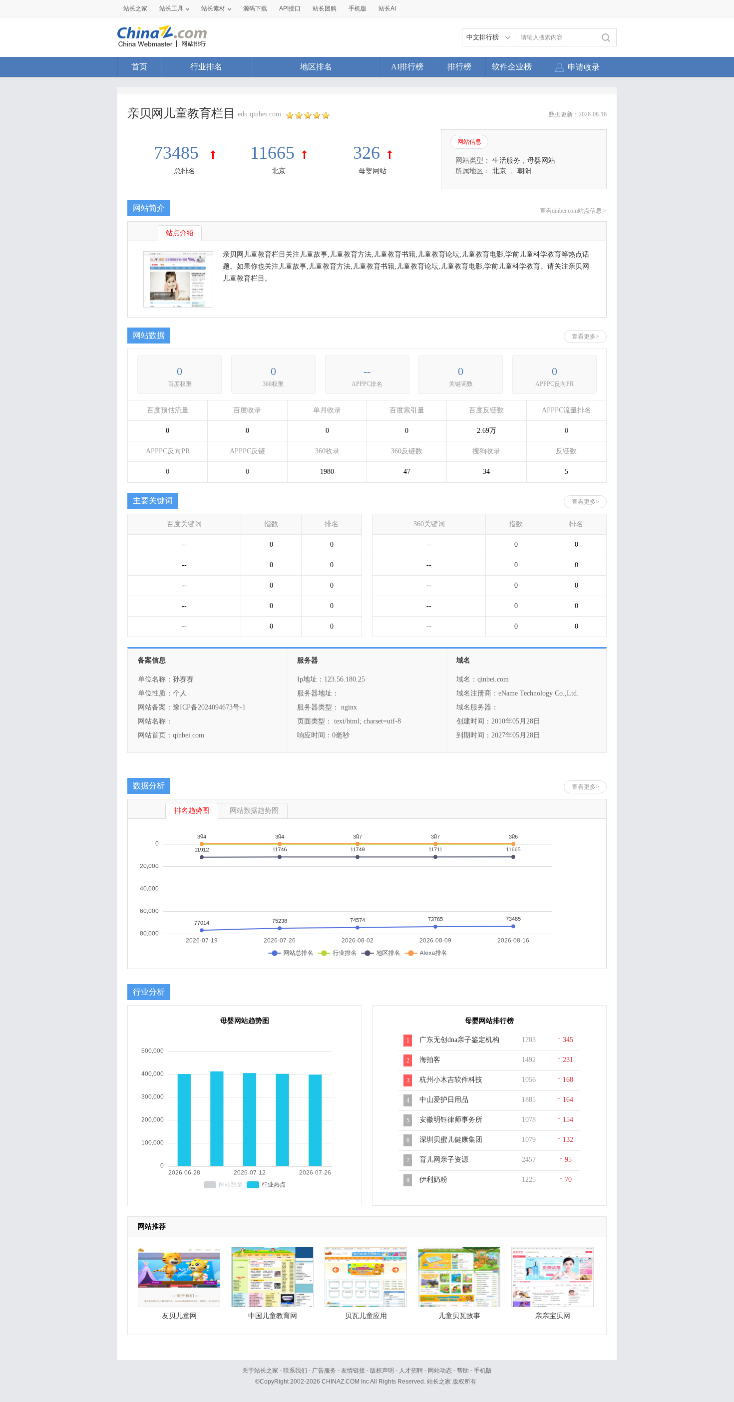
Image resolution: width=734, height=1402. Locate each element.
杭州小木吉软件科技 (450, 1079)
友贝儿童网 (179, 1316)
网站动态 (440, 1370)
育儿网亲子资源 (443, 1159)
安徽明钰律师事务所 (450, 1119)
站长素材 (213, 8)
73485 (178, 153)
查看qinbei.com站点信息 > (573, 210)
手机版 (483, 1370)
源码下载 (255, 8)
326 (366, 153)
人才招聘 (411, 1370)
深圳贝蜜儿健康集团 (450, 1139)
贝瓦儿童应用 (366, 1316)
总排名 (184, 171)
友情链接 (353, 1370)
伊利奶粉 (433, 1179)
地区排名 (316, 66)
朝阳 (524, 171)
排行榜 (459, 66)
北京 (279, 171)
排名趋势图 (191, 810)
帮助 (463, 1370)
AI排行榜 (407, 66)
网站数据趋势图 (254, 810)
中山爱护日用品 (443, 1099)
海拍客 (429, 1059)
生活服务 (506, 160)
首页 (139, 66)
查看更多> (585, 336)
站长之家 (135, 8)
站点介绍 (180, 233)
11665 (272, 153)
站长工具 (171, 8)
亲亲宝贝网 (552, 1316)
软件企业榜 (512, 66)
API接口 (290, 8)
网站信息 (469, 141)
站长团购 (325, 8)
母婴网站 (372, 171)
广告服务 (324, 1370)
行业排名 (206, 66)
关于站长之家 (260, 1370)
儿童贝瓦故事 (459, 1316)
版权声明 (382, 1370)
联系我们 (295, 1370)
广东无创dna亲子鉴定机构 (459, 1040)
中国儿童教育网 (272, 1316)
